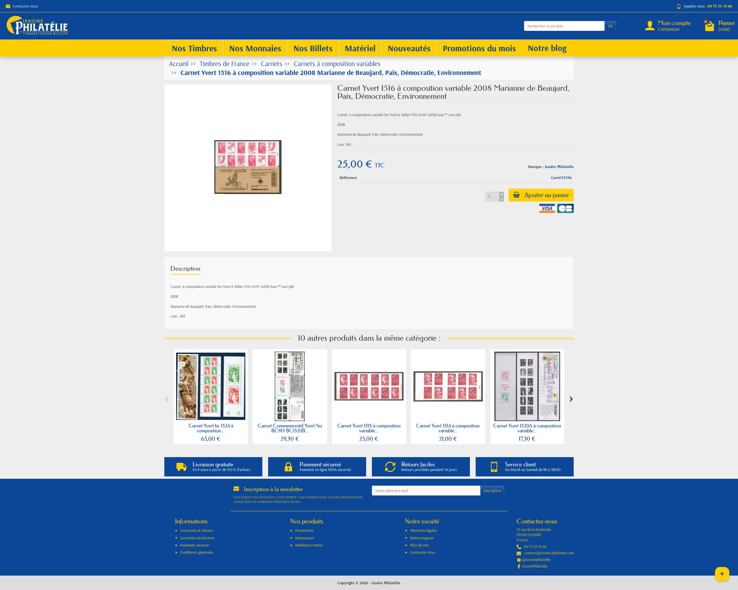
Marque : (536, 166)
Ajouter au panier (546, 195)
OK (610, 26)
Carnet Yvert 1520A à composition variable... (527, 428)
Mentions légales (423, 530)
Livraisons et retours (196, 530)
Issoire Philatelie (559, 166)
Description (185, 268)
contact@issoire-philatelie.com (549, 552)
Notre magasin (422, 537)
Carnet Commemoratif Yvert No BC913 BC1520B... (290, 428)
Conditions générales (196, 552)
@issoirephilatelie (536, 559)
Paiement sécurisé (194, 545)
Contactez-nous (25, 6)
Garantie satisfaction (197, 537)
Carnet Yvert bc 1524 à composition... (211, 428)
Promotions (304, 530)
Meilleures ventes (309, 545)
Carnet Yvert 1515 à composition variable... (369, 428)
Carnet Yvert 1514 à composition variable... (448, 428)
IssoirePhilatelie (534, 566)
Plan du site (419, 545)
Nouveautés (304, 537)
